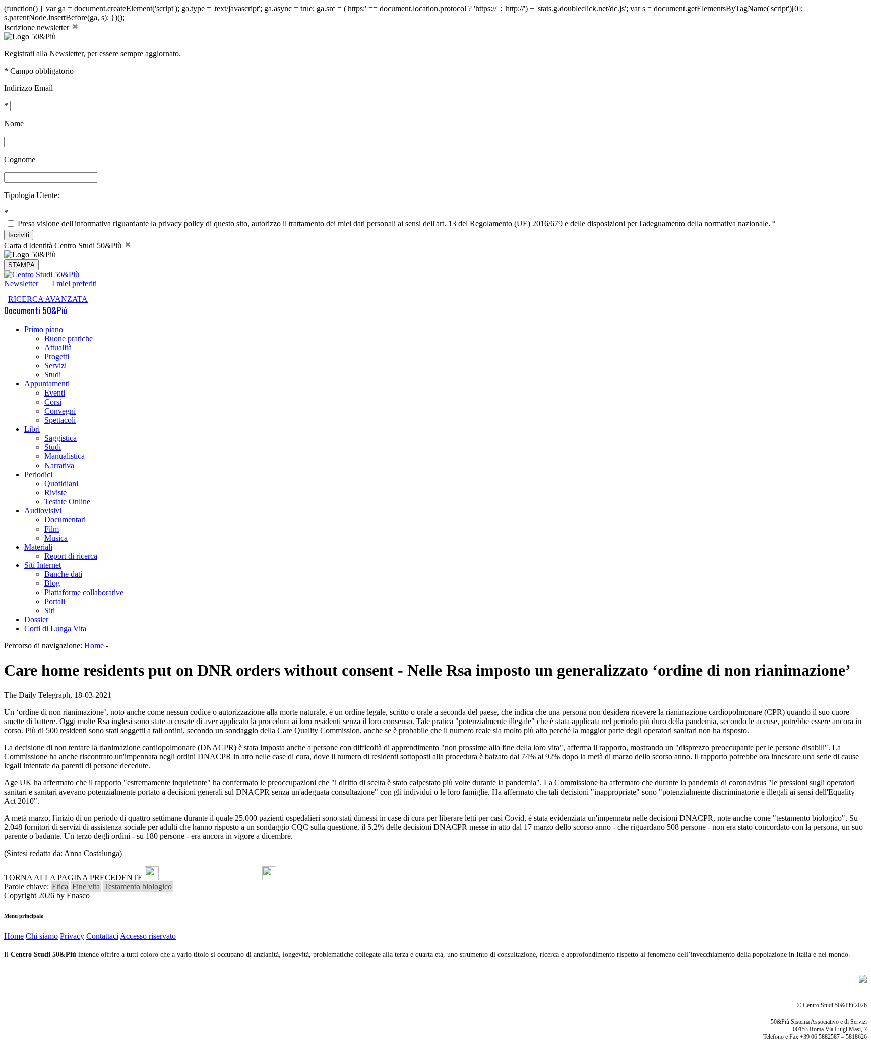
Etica (60, 886)
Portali (54, 601)
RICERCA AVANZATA (48, 299)
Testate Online (67, 501)
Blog (52, 583)
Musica (56, 538)
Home (94, 645)
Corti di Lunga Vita (55, 628)
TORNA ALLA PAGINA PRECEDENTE (73, 877)
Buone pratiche (68, 338)
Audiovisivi (42, 510)
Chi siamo (42, 936)
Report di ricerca (70, 556)
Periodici (38, 474)
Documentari (65, 519)
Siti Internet (42, 565)
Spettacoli (60, 420)
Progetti (56, 356)
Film (51, 528)
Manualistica (64, 456)
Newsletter (21, 283)
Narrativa (59, 465)
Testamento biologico (138, 886)
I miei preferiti (77, 283)
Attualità (58, 347)
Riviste (55, 492)
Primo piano (43, 329)
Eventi (54, 392)
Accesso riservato (148, 936)
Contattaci (102, 936)
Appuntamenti (47, 383)
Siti (49, 610)
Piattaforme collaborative (83, 592)
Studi (52, 374)
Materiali (38, 547)
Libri (32, 429)
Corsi (52, 402)
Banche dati (63, 574)
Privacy (72, 936)
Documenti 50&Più (36, 310)
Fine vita (86, 886)
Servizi (55, 365)
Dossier (36, 619)
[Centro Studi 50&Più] (41, 274)
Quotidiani (61, 483)
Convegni (60, 411)
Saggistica (60, 438)
